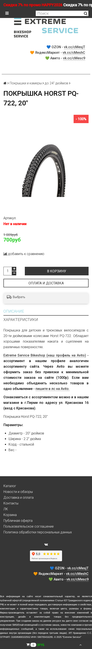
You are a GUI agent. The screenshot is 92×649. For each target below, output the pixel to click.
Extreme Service (71, 637)
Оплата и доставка (46, 283)
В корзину (56, 271)
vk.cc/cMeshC (74, 53)
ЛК (5, 509)
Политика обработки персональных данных (37, 532)
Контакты (10, 503)
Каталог (9, 486)
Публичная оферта (18, 521)
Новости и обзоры (18, 492)
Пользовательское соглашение (28, 526)
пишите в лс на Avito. (53, 389)
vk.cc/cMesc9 (74, 58)
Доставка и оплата (18, 497)
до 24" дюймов (56, 83)
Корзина (10, 515)
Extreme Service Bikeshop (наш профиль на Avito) (44, 355)
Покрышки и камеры (26, 83)
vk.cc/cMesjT (74, 47)
